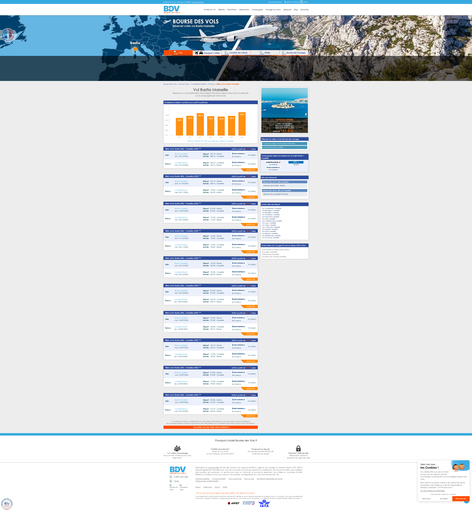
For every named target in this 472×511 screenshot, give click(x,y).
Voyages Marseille (269, 252)
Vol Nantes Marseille (270, 229)
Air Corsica (273, 170)
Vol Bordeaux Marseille (271, 210)
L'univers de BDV (219, 478)
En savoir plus (197, 2)
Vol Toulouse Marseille (270, 238)
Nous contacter (235, 478)
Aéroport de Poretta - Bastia (274, 186)
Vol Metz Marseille (269, 225)
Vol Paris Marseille (269, 231)
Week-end (207, 487)
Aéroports (287, 9)
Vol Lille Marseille (268, 219)
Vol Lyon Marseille (269, 223)
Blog (296, 9)
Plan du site (249, 478)
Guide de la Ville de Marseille (273, 147)
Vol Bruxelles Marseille (270, 213)
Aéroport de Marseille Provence (275, 194)
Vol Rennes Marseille (270, 233)
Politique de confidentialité (206, 481)
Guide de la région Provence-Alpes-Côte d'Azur (279, 144)
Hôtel (225, 487)
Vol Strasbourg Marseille (271, 235)
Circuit (217, 487)
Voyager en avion (273, 9)
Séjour (197, 487)
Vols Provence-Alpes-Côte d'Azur (275, 249)
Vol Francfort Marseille (270, 217)
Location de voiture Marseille (274, 256)
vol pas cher (213, 467)
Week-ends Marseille (270, 254)
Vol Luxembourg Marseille (272, 221)
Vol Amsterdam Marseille (271, 208)
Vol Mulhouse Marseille (271, 227)
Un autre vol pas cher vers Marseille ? (211, 427)
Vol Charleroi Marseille (271, 215)
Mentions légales (202, 478)
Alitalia (296, 164)
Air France (273, 164)
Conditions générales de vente (270, 478)
